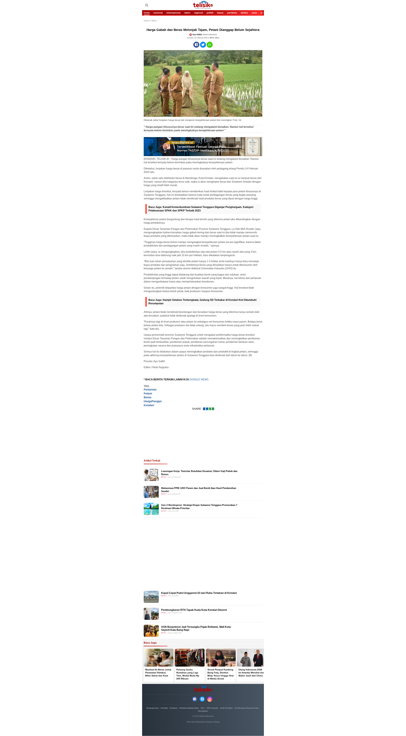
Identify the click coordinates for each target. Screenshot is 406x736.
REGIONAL (198, 12)
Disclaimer (203, 711)
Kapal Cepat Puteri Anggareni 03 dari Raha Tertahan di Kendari (199, 593)
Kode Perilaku (226, 708)
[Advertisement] (203, 438)
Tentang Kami (152, 708)
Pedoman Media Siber (189, 708)
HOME (147, 12)
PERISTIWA (232, 12)
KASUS (220, 12)
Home (147, 21)
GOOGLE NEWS (199, 379)
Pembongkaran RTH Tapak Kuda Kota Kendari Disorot (194, 610)
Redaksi (173, 708)
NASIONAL (158, 12)
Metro (154, 21)
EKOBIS (244, 12)
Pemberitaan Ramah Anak (247, 708)
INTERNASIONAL (173, 12)
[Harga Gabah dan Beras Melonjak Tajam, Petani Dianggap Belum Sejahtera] (196, 45)
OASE (254, 12)
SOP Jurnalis (212, 708)
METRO (187, 12)
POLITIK (210, 12)
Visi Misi (164, 708)
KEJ (203, 708)
